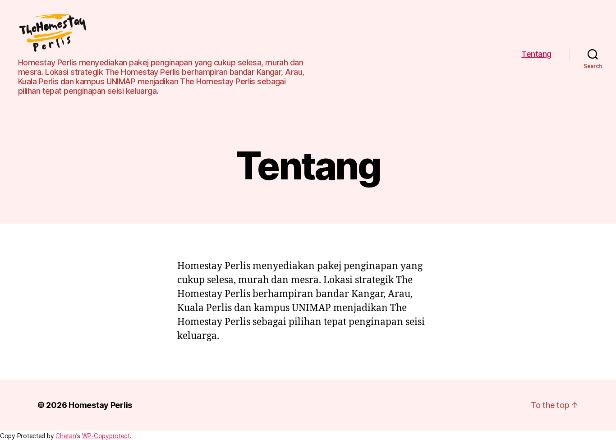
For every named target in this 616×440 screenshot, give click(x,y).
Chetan (65, 436)
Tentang (536, 54)
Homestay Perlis (100, 405)
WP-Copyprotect (106, 436)
